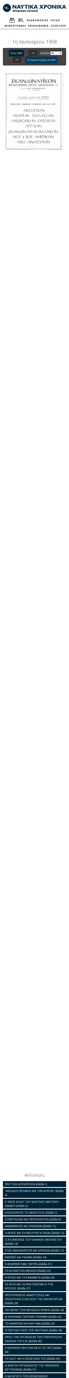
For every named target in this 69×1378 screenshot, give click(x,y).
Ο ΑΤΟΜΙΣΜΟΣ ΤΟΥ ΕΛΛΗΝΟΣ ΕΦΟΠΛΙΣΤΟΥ (33, 1241)
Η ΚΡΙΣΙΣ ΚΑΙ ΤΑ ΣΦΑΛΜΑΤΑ (29, 1277)
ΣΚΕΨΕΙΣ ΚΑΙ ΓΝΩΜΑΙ (25, 1257)
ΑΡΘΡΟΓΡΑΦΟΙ (15, 25)
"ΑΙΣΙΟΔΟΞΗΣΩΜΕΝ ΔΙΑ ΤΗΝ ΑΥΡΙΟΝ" (34, 1193)
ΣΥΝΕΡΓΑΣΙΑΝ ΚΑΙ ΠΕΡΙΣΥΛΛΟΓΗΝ (33, 1219)
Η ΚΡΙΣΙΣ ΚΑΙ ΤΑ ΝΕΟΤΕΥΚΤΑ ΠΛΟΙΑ (34, 1233)
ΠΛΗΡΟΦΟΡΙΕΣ (37, 20)
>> (17, 60)
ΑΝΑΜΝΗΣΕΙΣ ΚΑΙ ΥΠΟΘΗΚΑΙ (30, 1226)
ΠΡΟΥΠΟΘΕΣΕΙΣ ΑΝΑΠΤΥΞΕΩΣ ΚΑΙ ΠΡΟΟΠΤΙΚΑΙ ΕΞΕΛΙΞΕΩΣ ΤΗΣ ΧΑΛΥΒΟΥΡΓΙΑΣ (34, 1299)
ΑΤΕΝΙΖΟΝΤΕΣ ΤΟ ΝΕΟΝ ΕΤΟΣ (31, 1212)
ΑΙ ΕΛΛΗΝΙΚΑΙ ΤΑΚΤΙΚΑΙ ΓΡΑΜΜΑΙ (33, 1316)
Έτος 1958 (16, 53)
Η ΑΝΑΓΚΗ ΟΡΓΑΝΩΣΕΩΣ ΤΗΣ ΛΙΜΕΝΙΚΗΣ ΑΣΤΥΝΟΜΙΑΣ (32, 1367)
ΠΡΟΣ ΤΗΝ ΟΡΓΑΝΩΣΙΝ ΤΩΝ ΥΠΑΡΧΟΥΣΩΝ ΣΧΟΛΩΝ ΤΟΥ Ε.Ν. (33, 1339)
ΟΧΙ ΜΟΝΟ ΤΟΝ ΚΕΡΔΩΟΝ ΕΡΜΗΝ (34, 1310)
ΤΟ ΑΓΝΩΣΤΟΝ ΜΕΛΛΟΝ (28, 1271)
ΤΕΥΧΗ (55, 20)
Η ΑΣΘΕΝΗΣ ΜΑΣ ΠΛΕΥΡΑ (28, 1264)
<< (32, 53)
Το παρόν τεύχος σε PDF (41, 60)
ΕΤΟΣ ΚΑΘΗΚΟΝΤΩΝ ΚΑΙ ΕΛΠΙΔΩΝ (34, 1250)
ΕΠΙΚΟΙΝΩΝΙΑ (38, 25)
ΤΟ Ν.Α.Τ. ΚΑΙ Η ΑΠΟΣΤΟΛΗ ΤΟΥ (32, 1358)
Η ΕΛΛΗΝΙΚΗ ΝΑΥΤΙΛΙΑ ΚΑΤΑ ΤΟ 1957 (33, 1350)
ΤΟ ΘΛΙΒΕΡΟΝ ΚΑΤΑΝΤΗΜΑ (30, 1323)
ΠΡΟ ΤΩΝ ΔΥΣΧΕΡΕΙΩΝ (26, 1184)
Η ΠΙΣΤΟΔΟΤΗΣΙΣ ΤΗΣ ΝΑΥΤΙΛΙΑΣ (33, 1330)
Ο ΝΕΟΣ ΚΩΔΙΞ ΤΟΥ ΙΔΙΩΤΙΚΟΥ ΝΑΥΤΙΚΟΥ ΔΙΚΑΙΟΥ (32, 1204)
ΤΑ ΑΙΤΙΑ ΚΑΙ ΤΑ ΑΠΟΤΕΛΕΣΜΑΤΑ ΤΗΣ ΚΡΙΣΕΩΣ (29, 1286)
